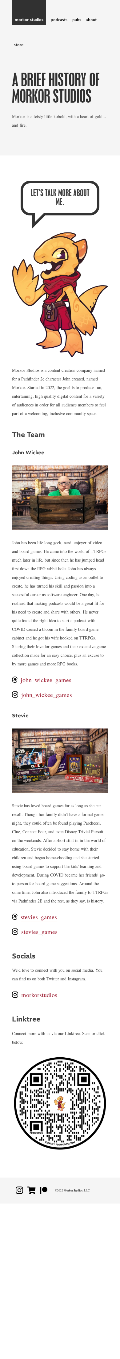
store (18, 44)
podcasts (59, 19)
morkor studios (29, 19)
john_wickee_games (46, 680)
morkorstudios (39, 995)
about (91, 19)
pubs (76, 19)
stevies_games (39, 917)
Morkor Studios (73, 1190)
